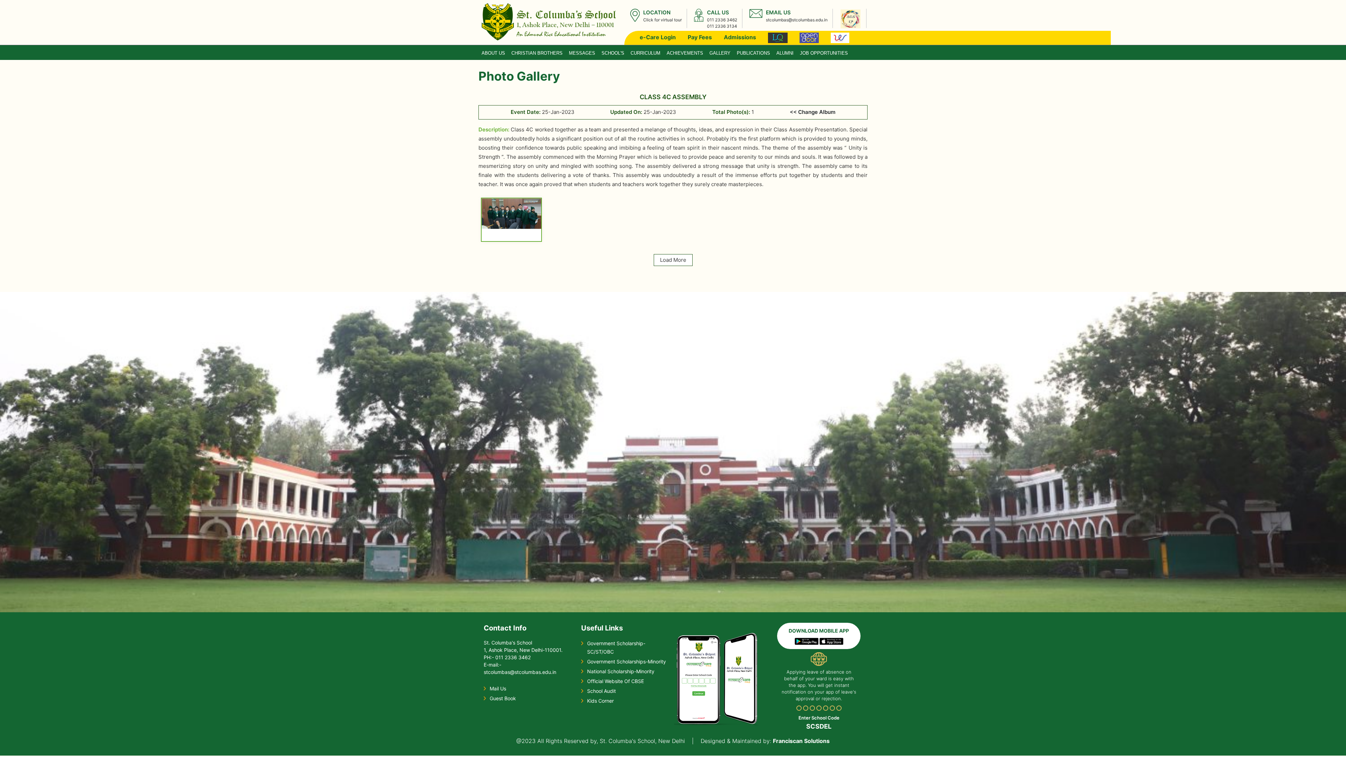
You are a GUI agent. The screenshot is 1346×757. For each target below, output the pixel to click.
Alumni (785, 53)
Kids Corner (600, 701)
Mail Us (498, 688)
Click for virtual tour (662, 19)
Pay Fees (700, 37)
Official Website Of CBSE (615, 681)
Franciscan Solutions (801, 740)
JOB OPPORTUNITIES (824, 53)
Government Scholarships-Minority (626, 661)
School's (612, 53)
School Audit (601, 691)
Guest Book (503, 698)
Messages (582, 53)
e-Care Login (658, 37)
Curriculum (645, 53)
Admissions (740, 37)
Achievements (685, 53)
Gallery (719, 53)
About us (493, 53)
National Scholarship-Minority (620, 671)
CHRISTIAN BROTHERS (537, 53)
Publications (753, 53)
